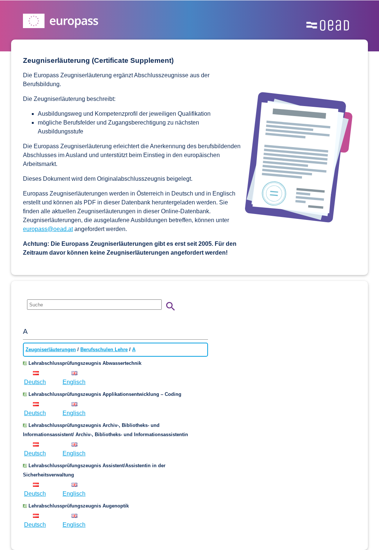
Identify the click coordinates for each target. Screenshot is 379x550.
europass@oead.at (48, 229)
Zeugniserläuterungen (51, 349)
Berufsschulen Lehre (104, 349)
